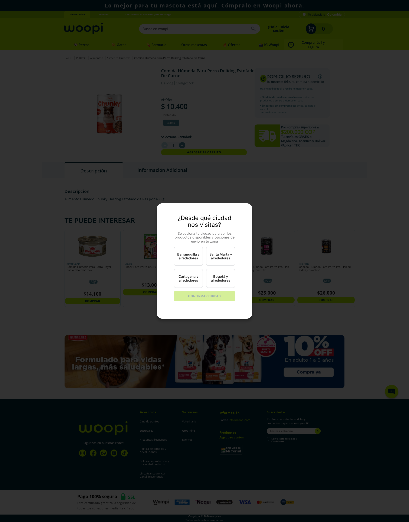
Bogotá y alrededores (220, 278)
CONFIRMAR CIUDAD (204, 296)
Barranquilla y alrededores (188, 256)
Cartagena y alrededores (188, 278)
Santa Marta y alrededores (220, 256)
